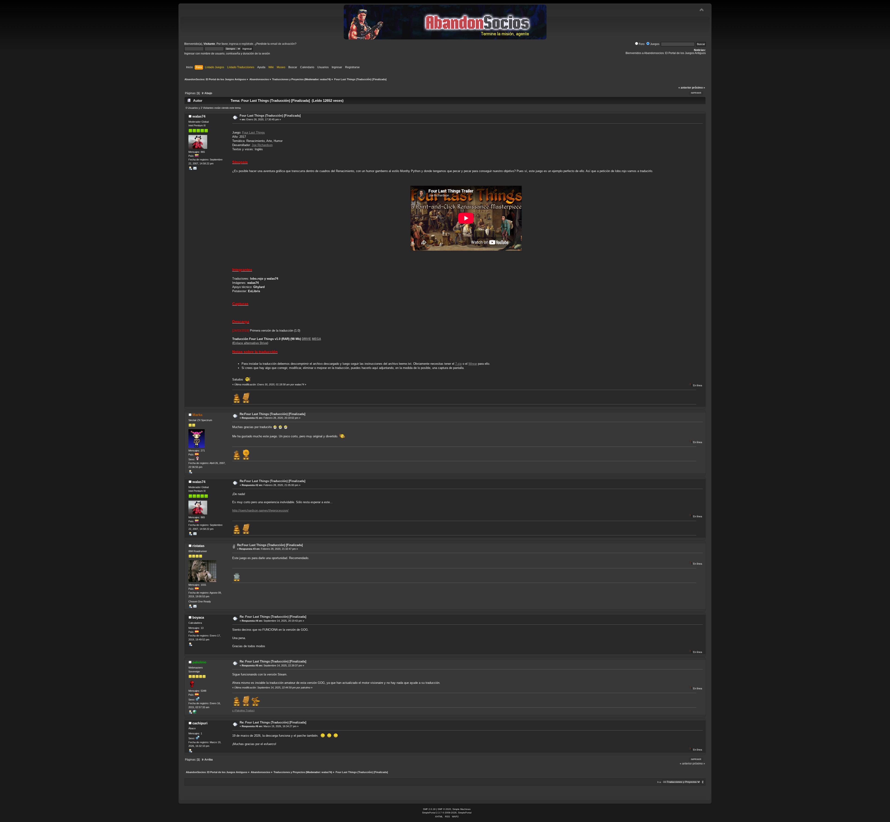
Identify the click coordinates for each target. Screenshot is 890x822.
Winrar (472, 363)
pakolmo (199, 662)
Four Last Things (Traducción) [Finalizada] (270, 115)
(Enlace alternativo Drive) (250, 343)
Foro (642, 44)
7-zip (458, 363)
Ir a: (659, 782)
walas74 (325, 79)
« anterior (684, 87)
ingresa (233, 43)
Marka (197, 415)
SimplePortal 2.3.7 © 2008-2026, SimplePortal (446, 812)
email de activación (282, 43)
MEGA (316, 339)
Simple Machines (461, 809)
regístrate (247, 43)
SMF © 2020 (444, 809)
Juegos (654, 44)
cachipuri (199, 723)
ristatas (198, 546)
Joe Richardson (262, 145)
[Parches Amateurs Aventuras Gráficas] (195, 712)
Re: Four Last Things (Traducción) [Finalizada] (273, 616)
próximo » (698, 87)
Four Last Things (253, 132)
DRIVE (306, 339)
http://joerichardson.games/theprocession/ (260, 510)
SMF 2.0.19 (429, 809)
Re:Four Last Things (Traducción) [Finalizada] (272, 414)
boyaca (198, 617)
